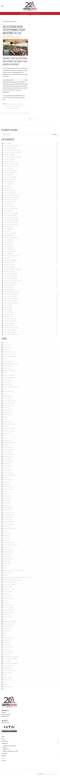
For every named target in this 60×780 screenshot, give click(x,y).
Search (54, 134)
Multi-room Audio (7, 572)
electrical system (7, 519)
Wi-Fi (4, 619)
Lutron (4, 359)
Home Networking (8, 206)
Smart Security (7, 433)
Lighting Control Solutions (9, 584)
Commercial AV (7, 421)
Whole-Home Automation (10, 334)
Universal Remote (7, 510)
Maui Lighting (7, 253)
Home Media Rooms (9, 201)
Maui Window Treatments (10, 255)
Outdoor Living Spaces (8, 524)
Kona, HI (6, 231)
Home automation (7, 679)
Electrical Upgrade (8, 179)
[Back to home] (30, 6)
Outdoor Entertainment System (11, 280)
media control (6, 547)
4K (3, 435)
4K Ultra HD (6, 531)
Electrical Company (8, 551)
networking (6, 426)
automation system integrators (11, 656)
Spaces (5, 747)
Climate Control (8, 161)
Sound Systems (8, 314)
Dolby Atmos (6, 482)
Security (5, 491)
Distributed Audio (8, 172)
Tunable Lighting (8, 323)
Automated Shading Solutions (11, 150)
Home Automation (8, 192)
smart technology (7, 672)
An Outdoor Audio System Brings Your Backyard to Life (14, 30)
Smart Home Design (8, 558)
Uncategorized (7, 325)
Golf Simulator (7, 184)
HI (3, 635)
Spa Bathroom (7, 316)
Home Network (7, 204)
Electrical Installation (9, 177)
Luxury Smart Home (9, 251)
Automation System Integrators (12, 152)
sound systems (7, 661)
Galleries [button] (4, 753)
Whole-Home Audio (9, 332)
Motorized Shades (8, 264)
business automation (8, 489)
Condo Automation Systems (10, 751)
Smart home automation (9, 403)
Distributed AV (7, 175)
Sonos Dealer (7, 309)
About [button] (3, 738)
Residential (6, 603)
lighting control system (8, 624)
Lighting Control (8, 235)
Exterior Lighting (7, 398)
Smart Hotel (7, 305)
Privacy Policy (55, 773)
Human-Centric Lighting (9, 589)
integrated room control (9, 512)
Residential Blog (8, 289)
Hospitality (6, 749)
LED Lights (6, 477)
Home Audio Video (8, 190)
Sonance (9, 104)
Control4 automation (8, 517)
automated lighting (8, 626)
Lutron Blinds (7, 242)
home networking (7, 617)
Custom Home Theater (9, 170)
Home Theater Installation (10, 219)
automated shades (7, 461)
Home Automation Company (11, 195)
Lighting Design (8, 240)
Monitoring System (7, 507)
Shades (5, 438)
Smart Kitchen (7, 307)
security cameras (7, 631)
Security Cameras (7, 452)
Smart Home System (8, 647)
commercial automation (9, 370)
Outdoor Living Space (9, 282)
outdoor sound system (8, 638)
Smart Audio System (8, 610)
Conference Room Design (10, 166)
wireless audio (6, 503)
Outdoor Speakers (8, 285)
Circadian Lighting (8, 159)
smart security (6, 526)
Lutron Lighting (8, 246)
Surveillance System (9, 321)
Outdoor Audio (6, 407)
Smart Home (10, 106)
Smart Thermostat (7, 686)
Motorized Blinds (8, 262)
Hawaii (5, 186)
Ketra (4, 393)
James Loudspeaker (18, 104)
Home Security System (9, 208)
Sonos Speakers (8, 312)
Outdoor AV (6, 575)
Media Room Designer (9, 260)
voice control (6, 484)
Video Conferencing (8, 598)
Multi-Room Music (8, 271)
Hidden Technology (8, 591)
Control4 (5, 342)
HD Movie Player (7, 533)
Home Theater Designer (10, 217)
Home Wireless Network (10, 224)
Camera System (7, 554)
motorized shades (7, 665)
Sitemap (50, 773)
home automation (7, 470)
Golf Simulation (7, 181)
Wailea (4, 633)
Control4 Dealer (8, 168)
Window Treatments (8, 651)
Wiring (4, 372)
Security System (7, 556)
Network (5, 684)
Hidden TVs (7, 188)
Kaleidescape (6, 535)
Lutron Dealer (7, 244)
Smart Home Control (9, 296)
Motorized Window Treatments (11, 269)
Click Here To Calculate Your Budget (30, 13)
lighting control (7, 368)
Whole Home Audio (8, 449)
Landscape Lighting (9, 233)
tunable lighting (7, 668)
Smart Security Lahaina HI (9, 528)
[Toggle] (57, 143)
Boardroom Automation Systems (12, 157)
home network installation (9, 621)
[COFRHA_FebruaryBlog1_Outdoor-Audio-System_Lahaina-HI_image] (15, 47)
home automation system (9, 424)
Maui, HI (6, 258)
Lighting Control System (10, 237)
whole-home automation (9, 670)
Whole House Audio (19, 106)
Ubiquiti (5, 565)
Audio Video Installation (10, 145)
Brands (4, 755)
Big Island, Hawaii (8, 154)
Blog (3, 758)
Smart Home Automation (10, 294)
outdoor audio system (19, 80)
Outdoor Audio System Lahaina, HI (11, 37)
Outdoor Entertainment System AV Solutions (14, 570)
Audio (4, 389)
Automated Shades (9, 148)
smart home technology (9, 475)
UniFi (4, 568)
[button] (2, 6)
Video (4, 689)
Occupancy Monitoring (9, 273)
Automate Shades (7, 586)
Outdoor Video (6, 538)
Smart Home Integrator (9, 298)
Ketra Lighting (7, 226)
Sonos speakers (7, 500)
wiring (4, 682)
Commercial (5, 743)
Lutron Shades (7, 249)
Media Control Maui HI (8, 549)
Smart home (6, 493)
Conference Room (7, 596)
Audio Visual (7, 143)
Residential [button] (5, 741)
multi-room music (7, 498)
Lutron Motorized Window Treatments (12, 579)
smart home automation (9, 375)
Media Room (6, 593)
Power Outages (7, 287)
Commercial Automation (10, 163)
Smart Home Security (9, 300)
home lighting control (8, 542)
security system (7, 628)
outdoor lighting (7, 459)
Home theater (6, 463)
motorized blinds (7, 465)
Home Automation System (10, 197)
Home (3, 736)
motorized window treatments (10, 663)
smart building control (8, 514)
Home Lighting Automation (10, 582)
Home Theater (7, 210)
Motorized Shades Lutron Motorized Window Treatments (17, 577)
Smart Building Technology (10, 291)
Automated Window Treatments (11, 386)
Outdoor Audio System (8, 35)
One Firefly (45, 773)
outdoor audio (6, 640)
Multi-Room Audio (7, 412)
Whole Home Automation (10, 327)
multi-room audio (7, 496)
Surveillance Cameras (9, 318)
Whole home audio (7, 486)
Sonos (4, 419)
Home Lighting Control (9, 199)
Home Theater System (9, 222)
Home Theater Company (10, 213)
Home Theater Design (9, 215)
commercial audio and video (10, 545)
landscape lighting (7, 456)
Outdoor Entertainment (9, 278)
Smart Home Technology (10, 303)
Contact (4, 760)
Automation (6, 445)
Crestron (5, 600)
